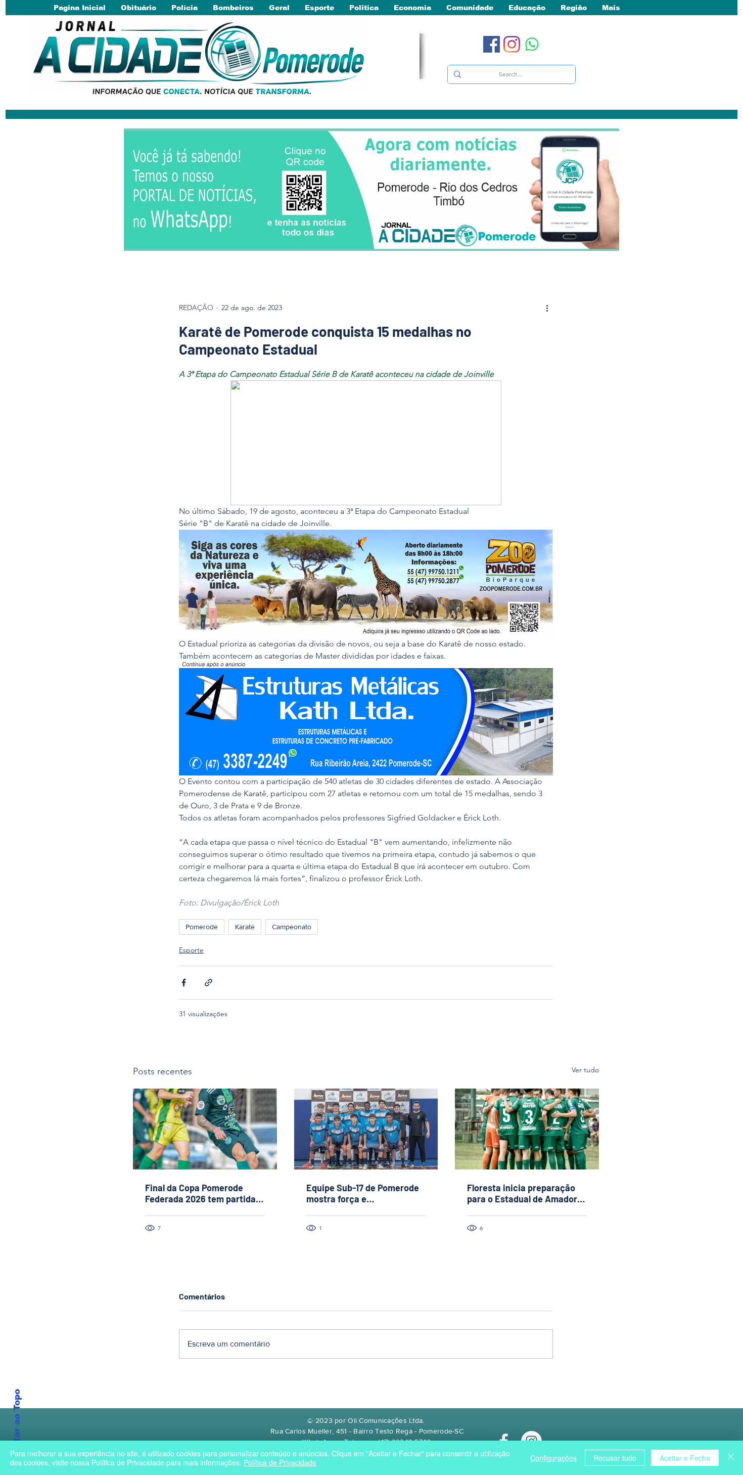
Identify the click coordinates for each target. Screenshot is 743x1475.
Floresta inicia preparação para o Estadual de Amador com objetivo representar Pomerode (522, 1193)
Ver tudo (585, 1069)
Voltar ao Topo (17, 1423)
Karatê (245, 927)
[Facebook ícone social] (491, 44)
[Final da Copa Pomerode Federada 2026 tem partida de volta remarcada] (205, 1129)
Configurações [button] (553, 1458)
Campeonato (291, 927)
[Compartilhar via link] (208, 982)
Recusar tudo (614, 1458)
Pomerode (201, 927)
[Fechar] (731, 1458)
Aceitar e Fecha (685, 1458)
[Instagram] (511, 44)
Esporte (191, 950)
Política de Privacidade (280, 1462)
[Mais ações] (547, 307)
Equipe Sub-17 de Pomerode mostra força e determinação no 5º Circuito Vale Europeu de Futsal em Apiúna (363, 1193)
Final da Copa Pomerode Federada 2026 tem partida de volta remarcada (200, 1193)
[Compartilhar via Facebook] (184, 982)
